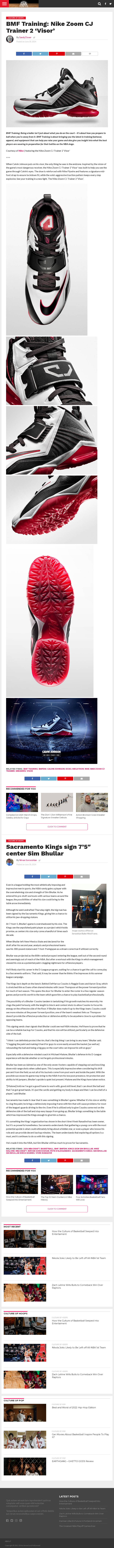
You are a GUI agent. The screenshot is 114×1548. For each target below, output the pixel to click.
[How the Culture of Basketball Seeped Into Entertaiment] (22, 1193)
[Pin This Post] (57, 53)
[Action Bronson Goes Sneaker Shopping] (92, 811)
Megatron (78, 769)
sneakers (21, 771)
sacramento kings (82, 1151)
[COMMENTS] (90, 53)
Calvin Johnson (56, 769)
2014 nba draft (31, 1149)
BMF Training (30, 769)
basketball (47, 1149)
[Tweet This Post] (40, 53)
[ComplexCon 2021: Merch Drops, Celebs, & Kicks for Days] (22, 811)
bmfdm (42, 769)
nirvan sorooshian (38, 1151)
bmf (56, 1149)
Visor (30, 771)
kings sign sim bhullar (80, 1149)
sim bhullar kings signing (20, 1153)
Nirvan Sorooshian (28, 860)
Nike (21, 150)
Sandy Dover (25, 37)
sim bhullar (100, 1151)
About (8, 1541)
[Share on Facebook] (24, 53)
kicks (68, 769)
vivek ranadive (44, 1153)
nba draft (21, 1151)
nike (87, 769)
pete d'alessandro (60, 1151)
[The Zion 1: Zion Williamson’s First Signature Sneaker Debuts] (57, 810)
